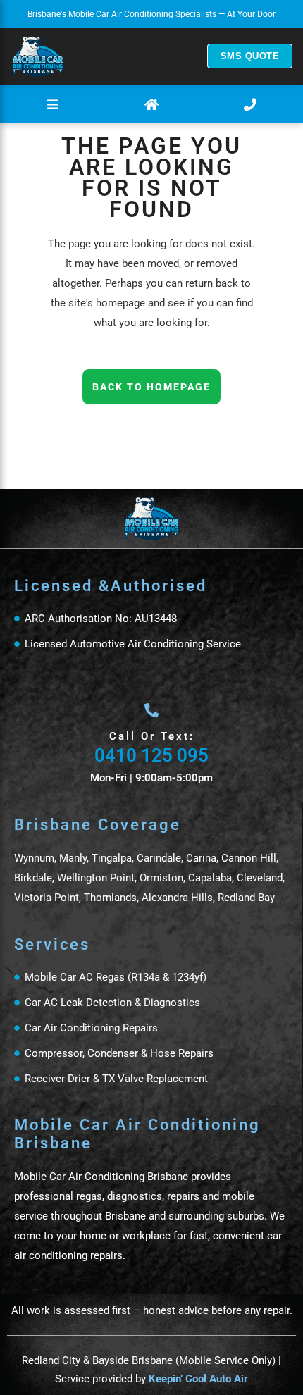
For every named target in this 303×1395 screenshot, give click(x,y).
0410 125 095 (151, 755)
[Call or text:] (151, 710)
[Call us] (250, 104)
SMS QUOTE (250, 56)
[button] (53, 104)
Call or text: (151, 736)
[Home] (38, 56)
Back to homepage (151, 386)
